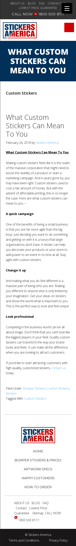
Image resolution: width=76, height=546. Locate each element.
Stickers (11, 393)
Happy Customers (38, 478)
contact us (58, 368)
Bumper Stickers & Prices (38, 460)
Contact (21, 508)
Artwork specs (38, 469)
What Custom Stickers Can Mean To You (35, 125)
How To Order (38, 487)
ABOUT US (17, 3)
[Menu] (69, 27)
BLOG (32, 3)
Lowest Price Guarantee (38, 8)
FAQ (42, 3)
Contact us (57, 3)
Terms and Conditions (24, 540)
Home (38, 451)
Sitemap (37, 513)
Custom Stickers (58, 388)
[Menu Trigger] (67, 8)
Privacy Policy (58, 540)
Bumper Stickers (34, 388)
